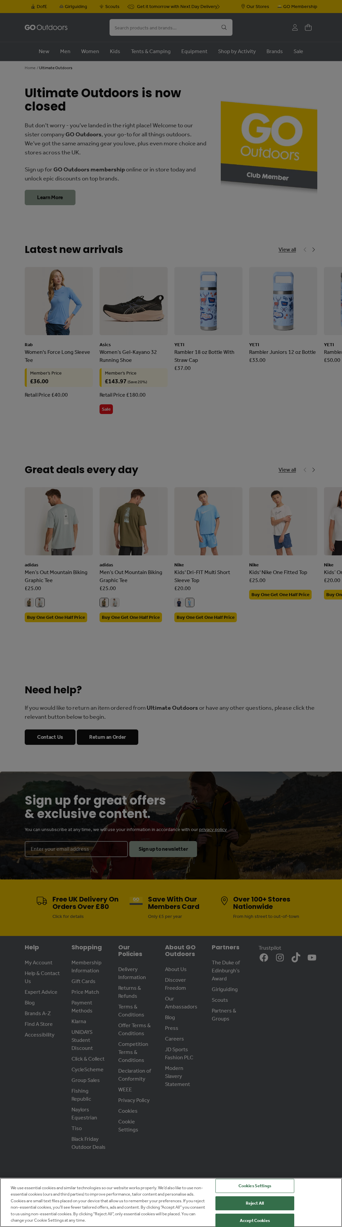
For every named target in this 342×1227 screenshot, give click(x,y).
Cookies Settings (254, 1186)
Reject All (255, 1203)
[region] (171, 1202)
